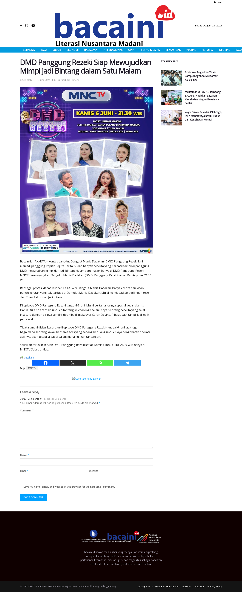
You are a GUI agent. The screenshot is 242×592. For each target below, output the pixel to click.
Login (219, 2)
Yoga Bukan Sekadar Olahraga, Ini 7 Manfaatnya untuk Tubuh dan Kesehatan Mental (203, 115)
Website (93, 471)
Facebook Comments (55, 398)
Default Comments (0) (31, 398)
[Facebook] (45, 363)
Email (24, 471)
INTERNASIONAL (113, 49)
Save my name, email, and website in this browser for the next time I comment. (69, 486)
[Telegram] (127, 363)
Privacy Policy (214, 586)
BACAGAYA (90, 49)
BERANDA (29, 49)
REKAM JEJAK (173, 49)
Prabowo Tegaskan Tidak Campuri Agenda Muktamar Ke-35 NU (201, 75)
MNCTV (32, 368)
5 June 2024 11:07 (47, 79)
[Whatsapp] (100, 363)
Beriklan (186, 586)
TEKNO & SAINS (150, 49)
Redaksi (199, 586)
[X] (73, 363)
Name (25, 455)
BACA (43, 49)
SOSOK (57, 49)
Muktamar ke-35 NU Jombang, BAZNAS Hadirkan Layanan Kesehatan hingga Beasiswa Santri (203, 97)
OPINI (131, 49)
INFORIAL (224, 49)
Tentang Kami (143, 586)
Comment (27, 410)
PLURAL (191, 49)
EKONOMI (72, 49)
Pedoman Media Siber (167, 586)
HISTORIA (207, 49)
